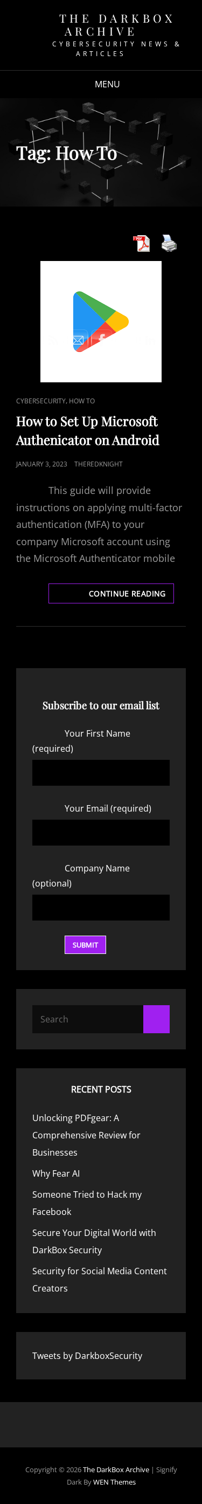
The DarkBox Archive (117, 24)
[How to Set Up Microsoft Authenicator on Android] (101, 321)
